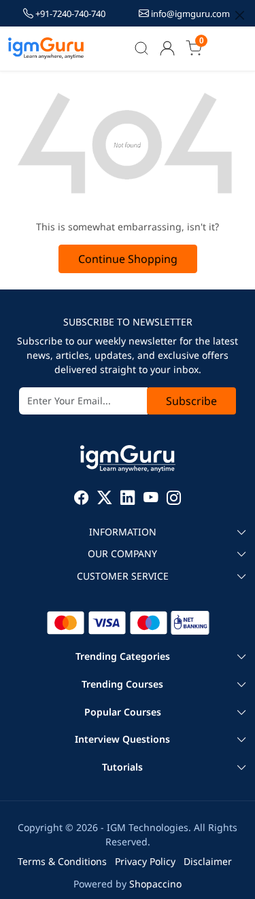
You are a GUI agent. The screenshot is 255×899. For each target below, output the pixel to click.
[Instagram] (174, 499)
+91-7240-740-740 (70, 13)
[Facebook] (81, 499)
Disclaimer (208, 861)
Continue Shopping (127, 258)
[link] (141, 48)
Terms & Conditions (62, 861)
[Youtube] (151, 499)
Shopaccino (155, 883)
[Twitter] (105, 499)
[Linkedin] (128, 499)
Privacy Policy (145, 861)
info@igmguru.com (189, 13)
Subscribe (191, 400)
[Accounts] (167, 48)
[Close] (239, 15)
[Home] (46, 48)
